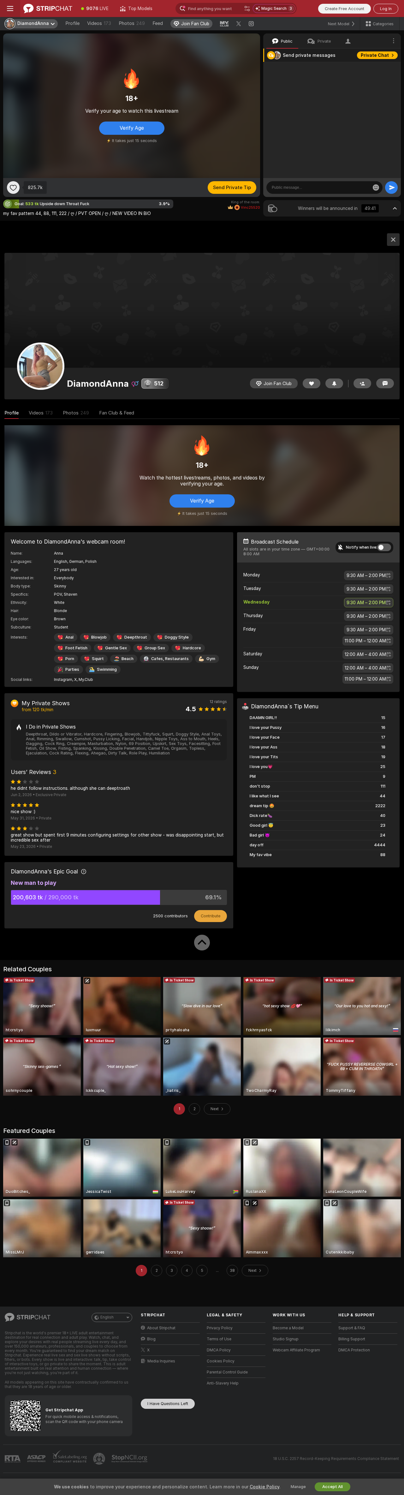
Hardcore (192, 648)
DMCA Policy (219, 1350)
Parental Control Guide (227, 1372)
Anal (69, 637)
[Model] (393, 239)
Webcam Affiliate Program (296, 1350)
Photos (132, 23)
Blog (151, 1339)
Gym (210, 658)
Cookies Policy (221, 1361)
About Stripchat (161, 1328)
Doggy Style (177, 637)
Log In (386, 8)
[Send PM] (385, 383)
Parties (72, 669)
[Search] (247, 8)
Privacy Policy (220, 1328)
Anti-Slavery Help (223, 1383)
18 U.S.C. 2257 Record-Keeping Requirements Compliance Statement (336, 1458)
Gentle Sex (116, 648)
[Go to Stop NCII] (130, 1458)
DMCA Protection (354, 1350)
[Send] (391, 187)
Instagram (63, 679)
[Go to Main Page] (47, 8)
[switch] (384, 547)
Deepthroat (135, 637)
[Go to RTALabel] (13, 1459)
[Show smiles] (376, 187)
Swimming (107, 669)
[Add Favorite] (13, 187)
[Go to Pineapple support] (99, 1459)
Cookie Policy (264, 1486)
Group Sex (155, 648)
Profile (72, 23)
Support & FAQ (351, 1328)
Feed (157, 23)
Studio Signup (286, 1339)
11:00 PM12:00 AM (365, 640)
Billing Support (351, 1339)
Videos (99, 23)
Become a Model (288, 1328)
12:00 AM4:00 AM (365, 654)
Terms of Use (219, 1339)
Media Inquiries (161, 1361)
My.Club (86, 679)
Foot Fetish (76, 648)
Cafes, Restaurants (170, 658)
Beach (128, 658)
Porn (69, 658)
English (107, 1317)
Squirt (98, 658)
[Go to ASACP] (37, 1458)
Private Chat (375, 55)
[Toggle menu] (10, 8)
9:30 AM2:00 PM (366, 575)
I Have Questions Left (167, 1403)
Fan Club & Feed (116, 413)
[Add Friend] (362, 383)
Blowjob (99, 637)
